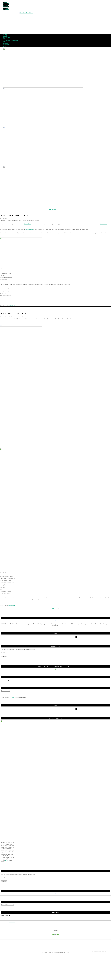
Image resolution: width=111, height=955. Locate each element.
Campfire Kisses (29, 229)
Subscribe (4, 656)
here (6, 860)
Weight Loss (6, 37)
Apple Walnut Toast (14, 215)
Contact (5, 43)
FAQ (4, 41)
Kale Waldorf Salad (14, 314)
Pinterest (5, 5)
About (5, 36)
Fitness (5, 39)
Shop (4, 46)
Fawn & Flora (18, 226)
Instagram (6, 6)
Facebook (6, 4)
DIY (99, 951)
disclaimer (12, 697)
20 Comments (12, 305)
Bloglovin (6, 9)
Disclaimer (6, 44)
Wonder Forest (27, 224)
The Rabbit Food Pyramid (10, 40)
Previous (54, 608)
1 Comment (11, 605)
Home (5, 34)
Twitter (5, 2)
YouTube (5, 8)
